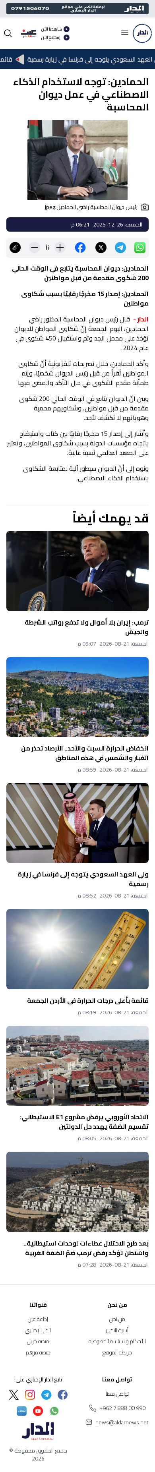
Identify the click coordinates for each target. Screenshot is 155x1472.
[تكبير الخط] (60, 247)
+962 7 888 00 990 (122, 1408)
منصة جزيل (38, 1341)
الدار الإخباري (38, 1330)
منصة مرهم (38, 1352)
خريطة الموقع (117, 1352)
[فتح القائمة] (125, 32)
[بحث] (8, 33)
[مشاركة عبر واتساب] (139, 247)
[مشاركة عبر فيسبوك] (80, 247)
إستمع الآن (50, 37)
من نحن (117, 1319)
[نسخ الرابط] (15, 247)
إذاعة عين (38, 1319)
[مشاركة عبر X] (101, 247)
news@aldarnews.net (122, 1422)
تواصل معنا (117, 1394)
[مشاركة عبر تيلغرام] (120, 247)
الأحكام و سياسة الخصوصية (117, 1341)
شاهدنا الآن (51, 29)
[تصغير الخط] (34, 247)
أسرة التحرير (117, 1330)
